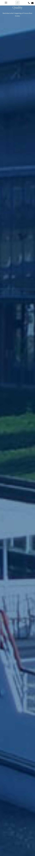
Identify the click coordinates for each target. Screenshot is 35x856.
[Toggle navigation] (6, 3)
